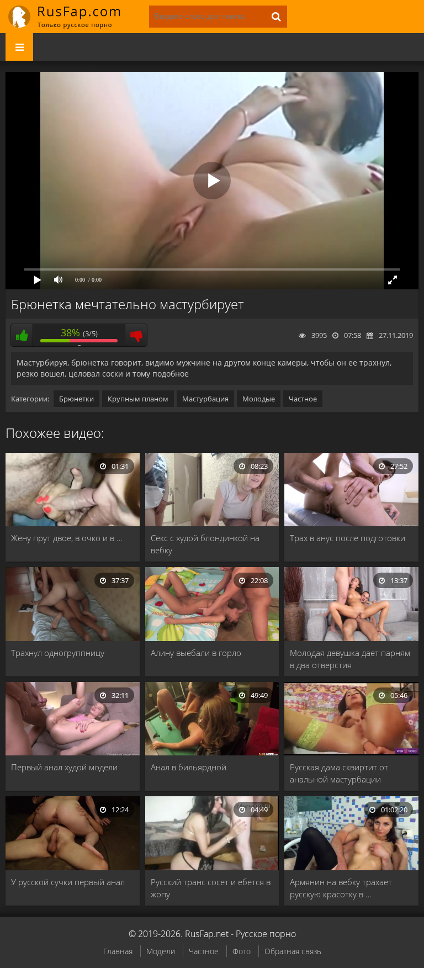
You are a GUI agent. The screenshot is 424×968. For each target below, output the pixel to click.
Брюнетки (76, 399)
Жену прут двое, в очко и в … (67, 537)
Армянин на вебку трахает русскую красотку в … (341, 888)
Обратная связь (292, 951)
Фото (241, 951)
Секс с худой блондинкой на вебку (205, 544)
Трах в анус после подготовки (347, 537)
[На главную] (72, 16)
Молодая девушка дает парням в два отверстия (350, 658)
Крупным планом (138, 399)
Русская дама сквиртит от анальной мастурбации (339, 773)
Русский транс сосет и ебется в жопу (211, 888)
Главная (117, 951)
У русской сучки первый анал (68, 881)
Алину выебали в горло (196, 652)
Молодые (258, 399)
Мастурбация (205, 399)
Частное (303, 399)
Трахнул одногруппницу (57, 652)
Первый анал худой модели (64, 767)
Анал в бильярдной (188, 767)
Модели (160, 951)
